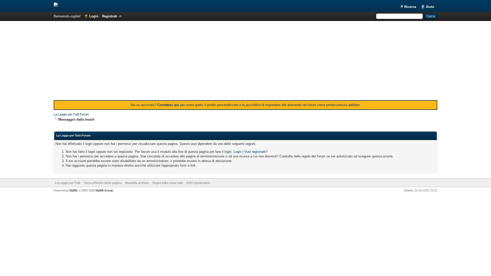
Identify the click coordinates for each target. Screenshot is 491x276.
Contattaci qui (168, 105)
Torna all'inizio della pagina (103, 183)
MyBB (73, 190)
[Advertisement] (245, 62)
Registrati (109, 16)
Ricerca (410, 7)
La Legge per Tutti (67, 183)
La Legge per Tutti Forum (71, 114)
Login (93, 16)
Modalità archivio (137, 183)
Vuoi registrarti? (255, 152)
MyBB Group (104, 190)
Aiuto (430, 7)
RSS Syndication (198, 183)
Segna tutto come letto (167, 183)
